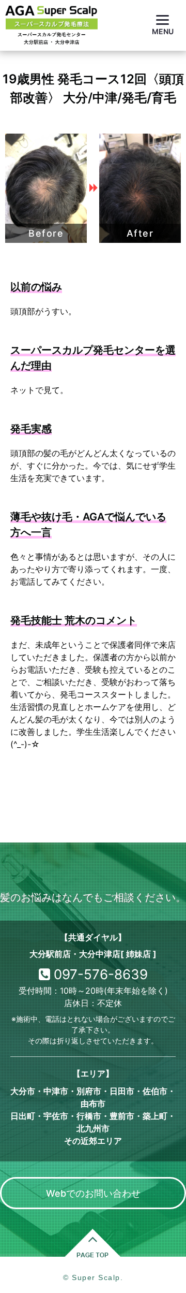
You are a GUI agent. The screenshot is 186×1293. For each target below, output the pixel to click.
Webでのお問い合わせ (93, 1193)
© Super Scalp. (93, 1277)
